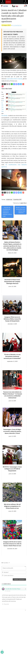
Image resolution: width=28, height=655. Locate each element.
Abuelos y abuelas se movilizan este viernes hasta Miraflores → (20, 210)
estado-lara (9, 199)
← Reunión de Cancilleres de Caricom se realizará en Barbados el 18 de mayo (7, 212)
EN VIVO (8, 2)
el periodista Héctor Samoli (14, 78)
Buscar (25, 2)
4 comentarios (17, 25)
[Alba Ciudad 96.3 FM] (14, 6)
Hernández (4, 115)
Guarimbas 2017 (17, 199)
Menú (2, 2)
